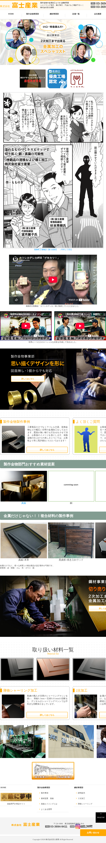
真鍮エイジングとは (49, 804)
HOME (11, 14)
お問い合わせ (93, 832)
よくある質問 (46, 809)
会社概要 (71, 739)
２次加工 (81, 798)
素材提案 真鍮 (47, 798)
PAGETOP (100, 817)
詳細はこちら (23, 745)
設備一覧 (76, 14)
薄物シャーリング (85, 804)
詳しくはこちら (27, 379)
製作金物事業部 (32, 14)
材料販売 (81, 793)
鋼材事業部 (54, 14)
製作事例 (44, 793)
